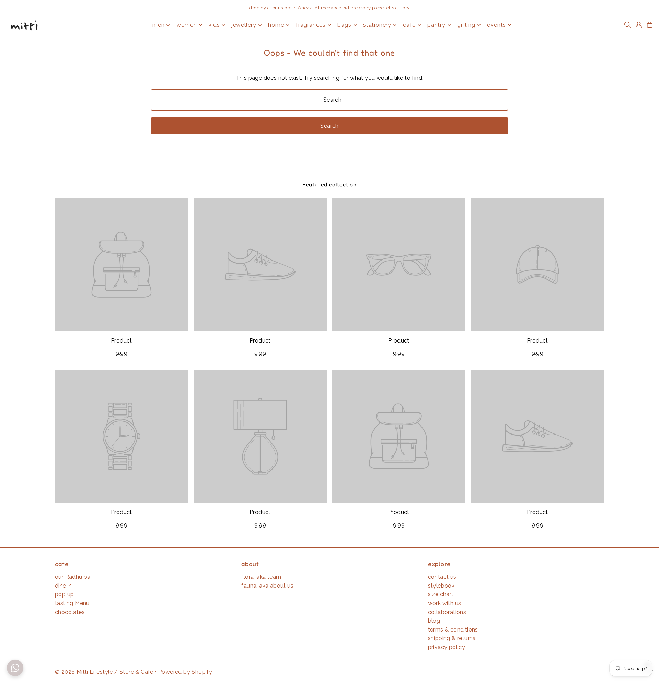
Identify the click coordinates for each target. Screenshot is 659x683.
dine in (63, 585)
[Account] (639, 25)
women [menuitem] (186, 25)
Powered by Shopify (185, 672)
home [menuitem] (276, 25)
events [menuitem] (496, 25)
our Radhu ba (73, 577)
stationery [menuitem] (377, 25)
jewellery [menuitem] (244, 25)
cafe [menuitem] (409, 25)
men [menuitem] (158, 25)
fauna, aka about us (267, 585)
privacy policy (446, 647)
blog (434, 620)
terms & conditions (453, 629)
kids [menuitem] (214, 25)
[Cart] (649, 25)
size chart (441, 594)
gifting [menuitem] (466, 25)
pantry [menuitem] (436, 25)
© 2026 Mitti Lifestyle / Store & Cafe (104, 672)
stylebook (441, 585)
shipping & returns (452, 638)
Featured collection (329, 184)
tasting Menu (72, 603)
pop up (64, 594)
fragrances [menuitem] (311, 25)
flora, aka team (261, 577)
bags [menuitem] (344, 25)
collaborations (447, 612)
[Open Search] (627, 25)
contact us (442, 577)
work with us (444, 603)
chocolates (70, 612)
